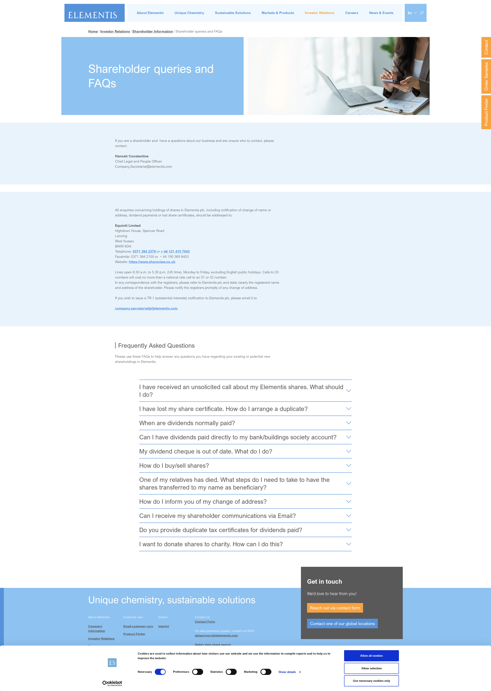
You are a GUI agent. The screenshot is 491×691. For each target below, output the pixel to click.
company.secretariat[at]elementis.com (146, 308)
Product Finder (486, 112)
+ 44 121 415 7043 (175, 251)
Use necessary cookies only (371, 680)
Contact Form (205, 622)
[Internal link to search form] (422, 13)
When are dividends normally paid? (187, 422)
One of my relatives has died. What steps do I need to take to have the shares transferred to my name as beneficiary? (234, 483)
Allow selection (371, 668)
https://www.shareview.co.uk (152, 262)
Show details (287, 672)
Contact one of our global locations (342, 623)
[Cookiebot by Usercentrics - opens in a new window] (112, 683)
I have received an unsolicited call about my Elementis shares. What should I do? (241, 390)
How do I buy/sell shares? (174, 465)
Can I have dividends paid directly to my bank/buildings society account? (238, 437)
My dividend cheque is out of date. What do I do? (205, 451)
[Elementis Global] (94, 13)
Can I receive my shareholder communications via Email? (217, 515)
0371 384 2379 (145, 251)
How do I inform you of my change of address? (203, 501)
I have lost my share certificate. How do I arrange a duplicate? (223, 408)
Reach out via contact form (335, 607)
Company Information (96, 628)
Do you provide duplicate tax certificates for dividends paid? (220, 529)
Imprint (163, 626)
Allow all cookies (371, 655)
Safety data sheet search (213, 645)
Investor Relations (101, 638)
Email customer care (138, 626)
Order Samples (486, 76)
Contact (486, 47)
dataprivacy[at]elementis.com (216, 635)
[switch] (197, 672)
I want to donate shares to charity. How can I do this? (211, 544)
